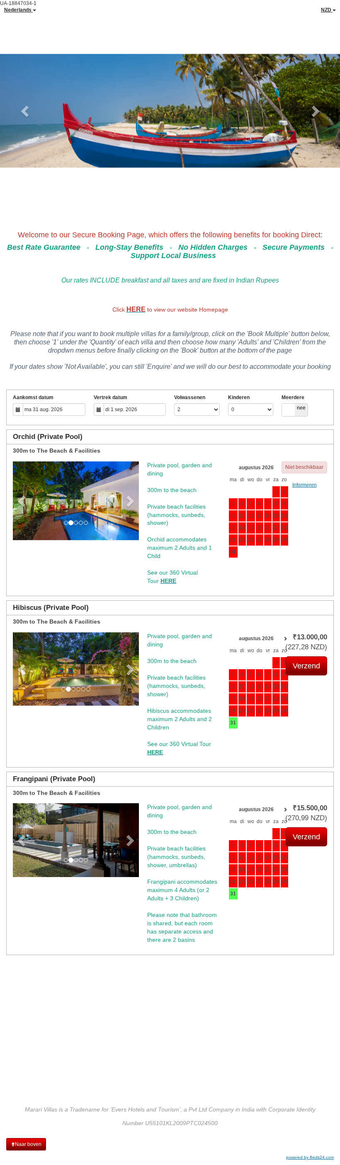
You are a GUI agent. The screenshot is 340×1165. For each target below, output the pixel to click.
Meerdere (293, 397)
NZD (327, 10)
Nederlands (18, 10)
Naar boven (28, 1144)
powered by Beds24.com (310, 1157)
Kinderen (239, 397)
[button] (25, 110)
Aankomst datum (33, 397)
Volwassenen (189, 397)
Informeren (304, 485)
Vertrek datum (110, 397)
